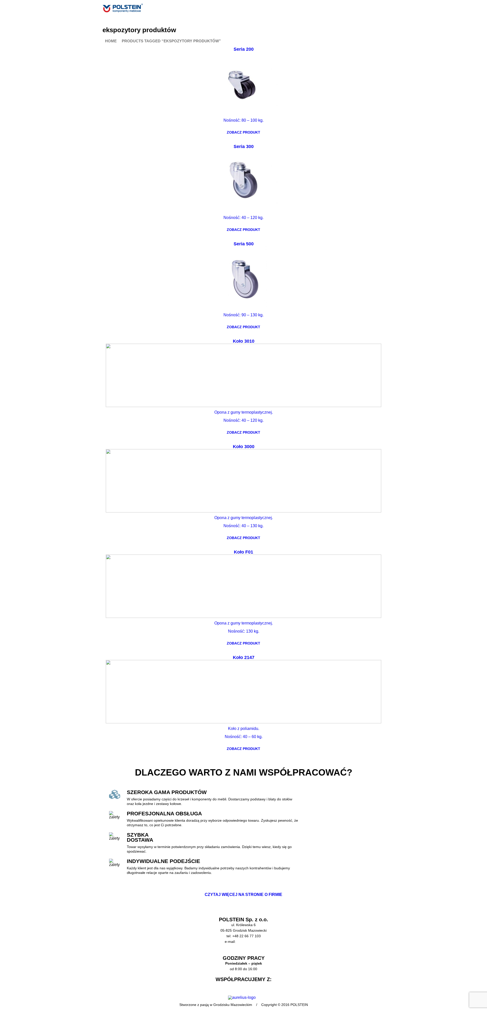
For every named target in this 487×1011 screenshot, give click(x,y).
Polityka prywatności (243, 953)
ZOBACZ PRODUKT (243, 132)
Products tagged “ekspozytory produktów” (171, 41)
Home (111, 41)
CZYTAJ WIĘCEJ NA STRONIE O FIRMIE (243, 894)
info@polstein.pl (249, 942)
